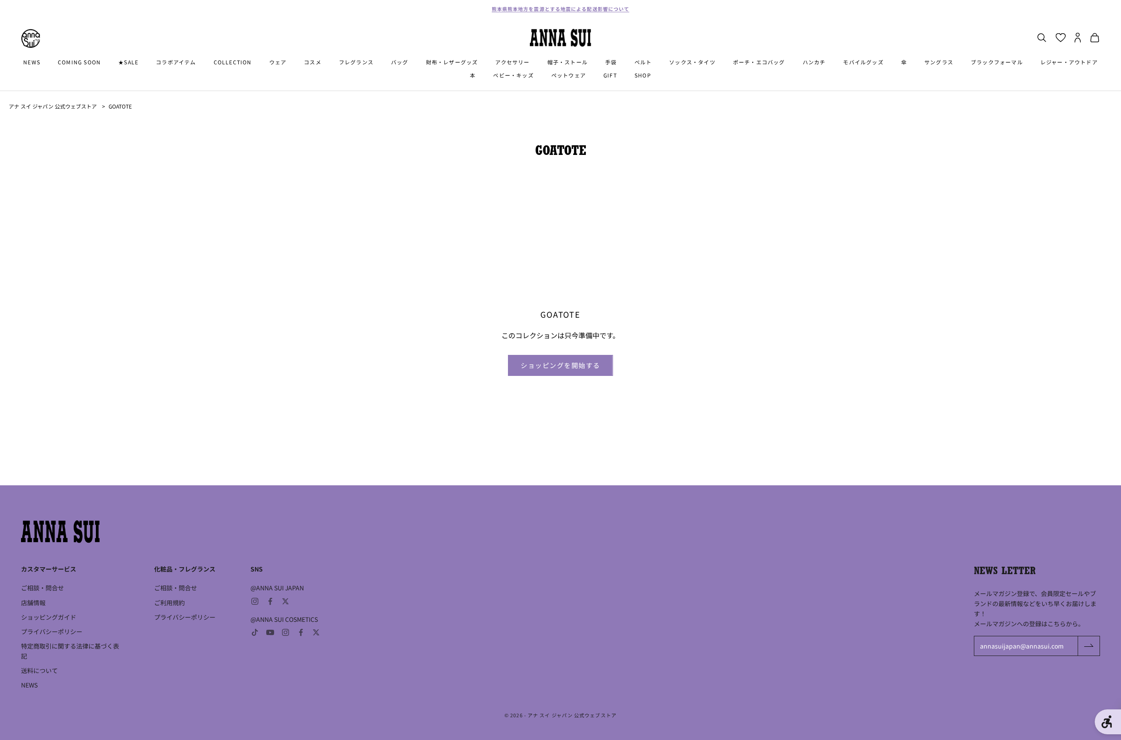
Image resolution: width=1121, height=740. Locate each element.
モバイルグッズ (863, 62)
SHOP (643, 75)
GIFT (610, 75)
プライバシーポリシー (51, 631)
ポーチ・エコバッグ (759, 62)
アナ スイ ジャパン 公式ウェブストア (53, 106)
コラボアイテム (176, 62)
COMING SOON (79, 62)
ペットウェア (568, 75)
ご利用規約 (169, 602)
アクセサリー (512, 62)
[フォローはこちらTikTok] (254, 632)
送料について (39, 670)
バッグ (400, 62)
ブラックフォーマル (997, 62)
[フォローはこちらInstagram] (254, 601)
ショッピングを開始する (560, 365)
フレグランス (356, 62)
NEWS (31, 62)
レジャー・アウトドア (1069, 62)
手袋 (611, 62)
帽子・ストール (567, 62)
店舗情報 (33, 602)
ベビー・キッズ (513, 75)
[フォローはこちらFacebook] (270, 601)
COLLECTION (233, 62)
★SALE (128, 62)
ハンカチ (814, 62)
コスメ (312, 62)
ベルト (643, 62)
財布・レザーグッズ (452, 62)
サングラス (938, 62)
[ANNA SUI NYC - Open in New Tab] (30, 38)
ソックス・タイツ (692, 62)
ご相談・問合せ (42, 587)
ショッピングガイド (48, 617)
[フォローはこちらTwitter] (285, 601)
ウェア (278, 62)
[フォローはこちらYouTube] (270, 632)
